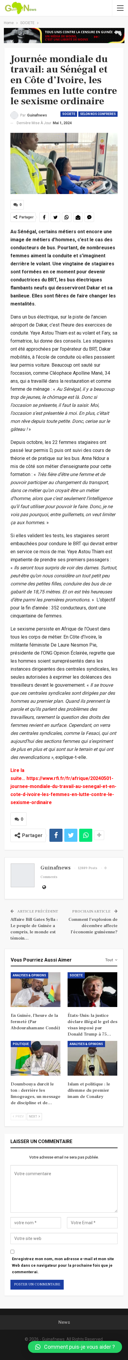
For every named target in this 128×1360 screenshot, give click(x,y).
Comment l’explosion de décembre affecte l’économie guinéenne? (93, 926)
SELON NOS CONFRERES (98, 114)
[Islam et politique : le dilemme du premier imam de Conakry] (92, 1058)
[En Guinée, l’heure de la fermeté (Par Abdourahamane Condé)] (35, 989)
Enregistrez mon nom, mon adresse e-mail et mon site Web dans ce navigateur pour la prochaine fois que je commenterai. (63, 1265)
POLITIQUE (21, 1044)
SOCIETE (68, 114)
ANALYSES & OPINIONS (29, 975)
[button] (75, 1347)
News (64, 1322)
